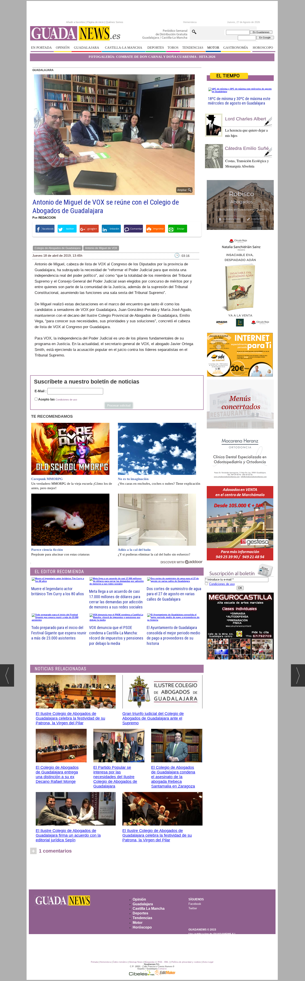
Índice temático (120, 962)
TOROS (172, 47)
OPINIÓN (63, 47)
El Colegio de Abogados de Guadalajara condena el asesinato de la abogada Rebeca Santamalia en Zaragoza (173, 776)
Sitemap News (136, 962)
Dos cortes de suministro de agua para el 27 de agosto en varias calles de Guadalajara (174, 594)
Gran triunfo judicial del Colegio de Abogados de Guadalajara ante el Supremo (153, 718)
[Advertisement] (152, 873)
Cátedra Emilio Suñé (247, 148)
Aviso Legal (208, 962)
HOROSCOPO (263, 47)
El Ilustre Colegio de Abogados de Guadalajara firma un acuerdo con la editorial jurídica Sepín (68, 835)
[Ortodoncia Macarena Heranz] (240, 457)
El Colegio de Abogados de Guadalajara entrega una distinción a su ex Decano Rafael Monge (57, 774)
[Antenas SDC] (240, 355)
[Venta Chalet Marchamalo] (240, 523)
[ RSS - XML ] (163, 962)
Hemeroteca (189, 22)
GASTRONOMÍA (235, 47)
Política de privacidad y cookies (186, 962)
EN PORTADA (41, 47)
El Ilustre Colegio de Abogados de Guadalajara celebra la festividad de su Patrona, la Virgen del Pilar (70, 718)
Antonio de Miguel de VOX (101, 248)
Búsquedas (149, 962)
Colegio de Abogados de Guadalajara (58, 248)
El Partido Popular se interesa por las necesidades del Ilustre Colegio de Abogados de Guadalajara (115, 776)
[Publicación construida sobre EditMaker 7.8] (165, 974)
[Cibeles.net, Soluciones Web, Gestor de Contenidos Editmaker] (142, 974)
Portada (94, 962)
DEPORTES (155, 47)
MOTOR (213, 47)
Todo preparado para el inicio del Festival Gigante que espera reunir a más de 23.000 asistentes (58, 632)
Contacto (162, 969)
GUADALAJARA (86, 47)
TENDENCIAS (192, 47)
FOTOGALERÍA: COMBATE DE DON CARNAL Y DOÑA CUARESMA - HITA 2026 (152, 57)
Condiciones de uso (66, 399)
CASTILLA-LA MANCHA (123, 47)
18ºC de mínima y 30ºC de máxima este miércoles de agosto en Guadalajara (239, 100)
